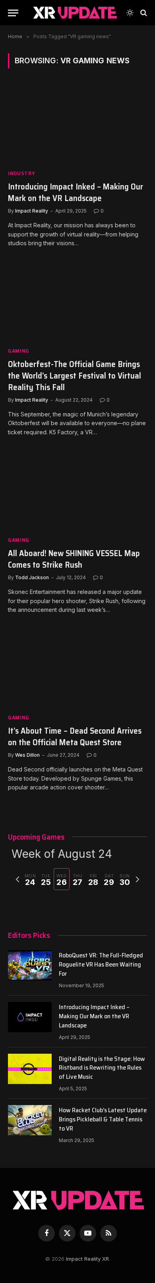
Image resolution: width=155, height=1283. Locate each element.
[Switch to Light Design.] (130, 12)
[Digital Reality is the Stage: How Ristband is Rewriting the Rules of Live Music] (30, 1069)
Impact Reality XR (87, 1259)
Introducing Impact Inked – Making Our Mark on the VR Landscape (75, 192)
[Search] (143, 13)
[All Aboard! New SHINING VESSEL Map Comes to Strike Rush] (77, 490)
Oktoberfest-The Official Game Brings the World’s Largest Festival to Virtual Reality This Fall (74, 375)
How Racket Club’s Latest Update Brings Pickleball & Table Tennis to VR (103, 1119)
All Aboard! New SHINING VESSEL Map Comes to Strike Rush (74, 559)
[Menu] (13, 13)
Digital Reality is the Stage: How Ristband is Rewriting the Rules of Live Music (102, 1068)
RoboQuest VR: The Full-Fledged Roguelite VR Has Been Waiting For (101, 964)
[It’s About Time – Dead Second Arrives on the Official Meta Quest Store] (77, 668)
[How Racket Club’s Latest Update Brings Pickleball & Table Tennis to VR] (30, 1120)
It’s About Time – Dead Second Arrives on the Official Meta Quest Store (74, 736)
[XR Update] (74, 13)
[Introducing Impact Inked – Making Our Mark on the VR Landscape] (77, 123)
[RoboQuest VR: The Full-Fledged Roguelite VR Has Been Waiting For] (30, 965)
